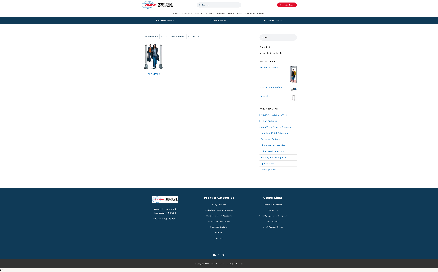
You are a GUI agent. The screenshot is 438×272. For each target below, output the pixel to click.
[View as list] (198, 36)
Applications (267, 163)
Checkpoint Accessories (273, 145)
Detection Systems (270, 139)
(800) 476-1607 (169, 218)
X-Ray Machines (269, 121)
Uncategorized (268, 169)
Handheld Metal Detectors (274, 133)
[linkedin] (214, 255)
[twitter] (223, 255)
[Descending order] (167, 36)
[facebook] (219, 255)
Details (154, 57)
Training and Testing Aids (273, 157)
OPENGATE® (154, 74)
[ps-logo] (157, 1)
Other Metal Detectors (272, 151)
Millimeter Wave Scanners (274, 115)
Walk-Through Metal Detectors (276, 127)
